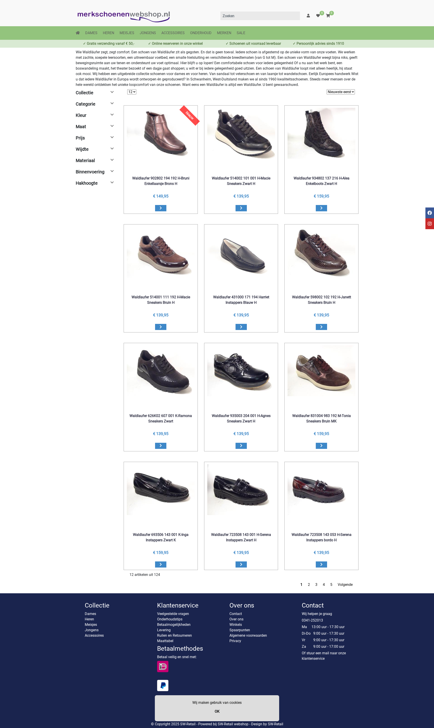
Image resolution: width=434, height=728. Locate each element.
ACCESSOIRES (173, 33)
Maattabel (165, 641)
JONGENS (148, 33)
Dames (90, 614)
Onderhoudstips (169, 619)
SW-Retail (275, 724)
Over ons (236, 619)
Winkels (235, 624)
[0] (318, 16)
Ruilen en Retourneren (174, 635)
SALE (241, 33)
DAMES (91, 33)
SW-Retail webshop (233, 724)
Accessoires (94, 635)
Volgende (345, 584)
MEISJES (127, 33)
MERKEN (224, 33)
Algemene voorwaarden (248, 635)
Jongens (92, 630)
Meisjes (91, 624)
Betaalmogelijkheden (174, 624)
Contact (235, 614)
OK (217, 711)
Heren (89, 619)
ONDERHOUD (201, 33)
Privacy (235, 641)
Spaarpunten (239, 630)
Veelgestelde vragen (173, 614)
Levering (164, 630)
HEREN (108, 33)
